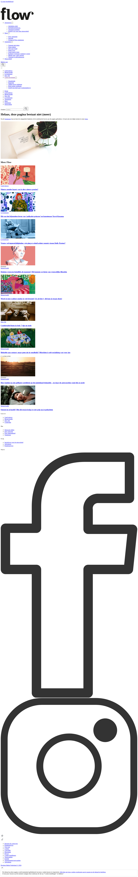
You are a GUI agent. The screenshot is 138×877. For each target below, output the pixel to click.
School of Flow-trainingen (16, 40)
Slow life (3, 322)
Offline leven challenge (15, 84)
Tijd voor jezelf (12, 48)
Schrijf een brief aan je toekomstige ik (19, 88)
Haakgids (11, 83)
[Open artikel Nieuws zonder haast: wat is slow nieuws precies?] (18, 184)
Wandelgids (11, 81)
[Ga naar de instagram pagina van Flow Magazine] (69, 833)
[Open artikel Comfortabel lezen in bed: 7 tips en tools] (18, 320)
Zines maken (12, 47)
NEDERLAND (13, 26)
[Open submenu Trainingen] (12, 42)
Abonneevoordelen (14, 29)
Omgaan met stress (13, 45)
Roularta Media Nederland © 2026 (11, 865)
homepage (8, 119)
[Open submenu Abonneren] (12, 23)
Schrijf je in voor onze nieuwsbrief (18, 31)
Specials (10, 38)
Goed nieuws (5, 186)
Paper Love (11, 50)
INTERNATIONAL (14, 28)
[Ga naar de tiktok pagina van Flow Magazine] (2, 840)
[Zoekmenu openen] (3, 65)
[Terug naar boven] (2, 869)
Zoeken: (3, 109)
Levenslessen (5, 213)
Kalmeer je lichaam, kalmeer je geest (19, 54)
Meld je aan (4, 62)
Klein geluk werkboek (14, 86)
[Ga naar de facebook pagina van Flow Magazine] (69, 697)
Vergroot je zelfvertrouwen (16, 57)
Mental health (5, 268)
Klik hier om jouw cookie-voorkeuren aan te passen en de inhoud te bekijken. (83, 872)
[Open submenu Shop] (8, 33)
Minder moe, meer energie (16, 55)
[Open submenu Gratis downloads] (16, 78)
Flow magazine (12, 36)
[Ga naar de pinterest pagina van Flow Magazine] (2, 837)
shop (86, 119)
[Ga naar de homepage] (17, 19)
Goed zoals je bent (13, 52)
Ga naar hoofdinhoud (7, 1)
